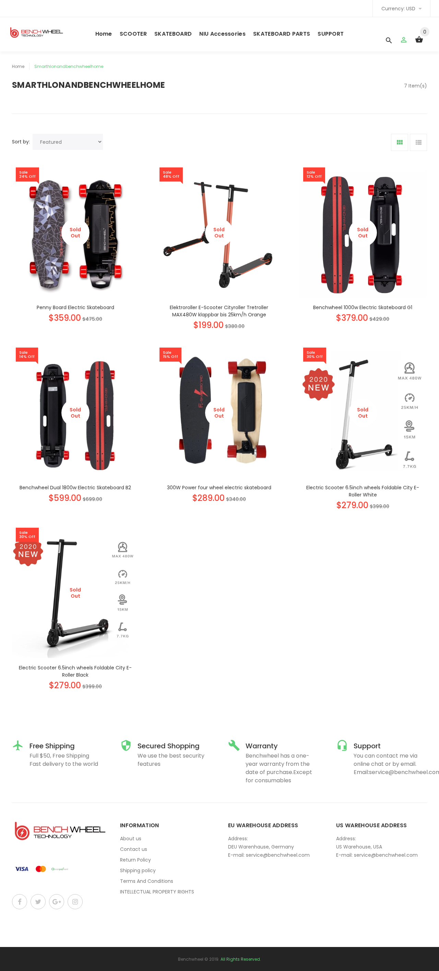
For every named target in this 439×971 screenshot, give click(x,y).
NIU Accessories (222, 34)
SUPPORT (331, 34)
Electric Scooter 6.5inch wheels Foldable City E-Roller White (362, 491)
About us (130, 838)
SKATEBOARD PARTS (281, 34)
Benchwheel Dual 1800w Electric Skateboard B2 (75, 487)
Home (103, 34)
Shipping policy (138, 870)
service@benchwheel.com (278, 855)
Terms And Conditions (146, 881)
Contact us (133, 849)
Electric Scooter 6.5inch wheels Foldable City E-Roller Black (75, 671)
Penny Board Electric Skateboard (75, 307)
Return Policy (135, 859)
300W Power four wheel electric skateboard (219, 487)
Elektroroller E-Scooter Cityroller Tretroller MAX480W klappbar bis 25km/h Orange (219, 311)
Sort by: (21, 141)
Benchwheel (190, 959)
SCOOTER (133, 34)
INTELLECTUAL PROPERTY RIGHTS (157, 891)
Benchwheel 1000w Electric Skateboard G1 (362, 307)
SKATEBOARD (173, 34)
